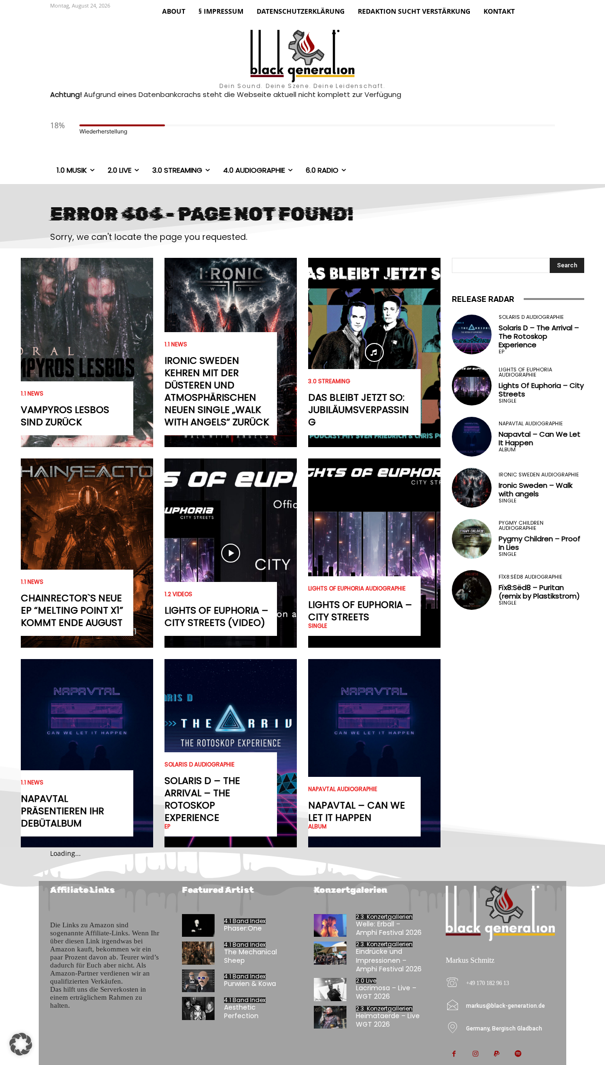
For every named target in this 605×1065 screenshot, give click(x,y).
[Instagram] (475, 1054)
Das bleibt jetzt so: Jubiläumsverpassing (358, 410)
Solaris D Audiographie (199, 764)
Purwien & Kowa (250, 983)
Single (317, 626)
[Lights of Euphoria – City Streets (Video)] (230, 553)
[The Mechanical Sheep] (198, 953)
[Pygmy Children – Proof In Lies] (472, 539)
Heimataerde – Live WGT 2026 (388, 1020)
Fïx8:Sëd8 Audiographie (530, 577)
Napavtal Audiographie (342, 789)
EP (167, 826)
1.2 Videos (178, 594)
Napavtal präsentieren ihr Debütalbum (62, 811)
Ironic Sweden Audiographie (539, 474)
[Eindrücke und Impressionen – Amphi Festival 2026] (330, 953)
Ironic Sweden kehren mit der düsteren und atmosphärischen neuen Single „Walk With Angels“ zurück (216, 391)
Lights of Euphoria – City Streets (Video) (216, 616)
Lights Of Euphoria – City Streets (360, 611)
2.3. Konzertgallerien (384, 917)
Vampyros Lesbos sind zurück (65, 416)
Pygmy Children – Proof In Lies (539, 543)
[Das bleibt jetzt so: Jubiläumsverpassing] (374, 352)
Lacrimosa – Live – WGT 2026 (386, 992)
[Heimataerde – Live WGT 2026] (330, 1017)
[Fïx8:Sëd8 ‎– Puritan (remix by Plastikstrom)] (472, 590)
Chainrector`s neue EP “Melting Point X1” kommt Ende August (72, 610)
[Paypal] (496, 1054)
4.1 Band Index (245, 921)
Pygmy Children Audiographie (521, 525)
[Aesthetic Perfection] (198, 1008)
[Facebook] (454, 1054)
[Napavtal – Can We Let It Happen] (374, 753)
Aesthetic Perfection (241, 1012)
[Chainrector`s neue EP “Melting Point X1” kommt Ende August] (87, 553)
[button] (21, 1044)
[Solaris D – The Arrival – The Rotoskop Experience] (472, 334)
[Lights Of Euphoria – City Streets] (374, 553)
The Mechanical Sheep (250, 956)
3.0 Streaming (329, 381)
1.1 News (32, 393)
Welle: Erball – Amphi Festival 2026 (389, 928)
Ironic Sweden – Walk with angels (535, 489)
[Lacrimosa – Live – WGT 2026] (330, 989)
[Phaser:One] (198, 925)
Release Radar (483, 299)
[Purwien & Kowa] (198, 981)
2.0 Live (366, 981)
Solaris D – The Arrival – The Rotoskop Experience (202, 799)
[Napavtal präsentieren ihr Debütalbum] (87, 753)
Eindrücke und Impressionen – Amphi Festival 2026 (389, 960)
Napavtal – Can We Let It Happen (356, 811)
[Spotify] (518, 1054)
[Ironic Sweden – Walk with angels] (472, 488)
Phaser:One (243, 928)
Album (317, 826)
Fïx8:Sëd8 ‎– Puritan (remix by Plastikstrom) (539, 591)
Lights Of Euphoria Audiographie (357, 588)
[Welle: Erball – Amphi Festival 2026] (330, 925)
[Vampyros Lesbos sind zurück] (87, 352)
